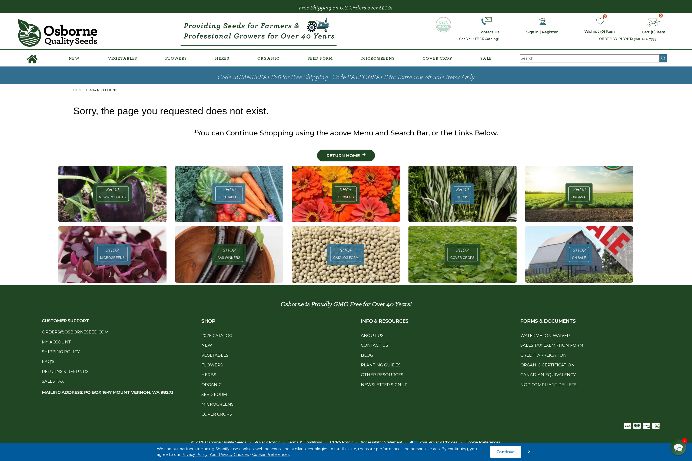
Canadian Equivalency (548, 374)
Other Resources (382, 374)
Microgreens (377, 58)
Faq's (48, 361)
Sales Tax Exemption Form (551, 345)
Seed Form (320, 58)
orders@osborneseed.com (75, 332)
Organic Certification (547, 365)
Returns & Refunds (65, 371)
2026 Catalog (216, 335)
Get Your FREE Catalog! (479, 39)
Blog (367, 355)
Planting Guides (381, 365)
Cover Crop (437, 58)
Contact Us (374, 345)
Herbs (222, 58)
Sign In (532, 32)
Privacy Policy (194, 454)
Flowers (176, 58)
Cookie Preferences (271, 454)
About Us (372, 335)
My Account (56, 342)
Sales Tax (53, 381)
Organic (268, 58)
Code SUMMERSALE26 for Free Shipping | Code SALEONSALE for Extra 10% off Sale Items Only (346, 77)
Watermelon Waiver (545, 335)
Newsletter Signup (384, 384)
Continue (506, 451)
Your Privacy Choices (229, 454)
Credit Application (543, 355)
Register (550, 32)
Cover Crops (216, 414)
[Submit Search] (663, 58)
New (73, 58)
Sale (486, 58)
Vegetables (122, 58)
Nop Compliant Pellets (548, 384)
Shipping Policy (61, 351)
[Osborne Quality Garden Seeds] (58, 33)
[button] (678, 447)
